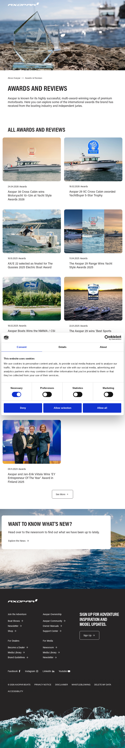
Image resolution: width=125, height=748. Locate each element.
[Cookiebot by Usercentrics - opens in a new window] (107, 337)
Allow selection (62, 407)
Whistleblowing (81, 684)
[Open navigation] (116, 4)
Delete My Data (102, 684)
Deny (23, 407)
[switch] (47, 394)
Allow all (102, 407)
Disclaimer (61, 684)
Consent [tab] (22, 347)
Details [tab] (63, 347)
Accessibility (15, 691)
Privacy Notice (42, 684)
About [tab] (103, 347)
